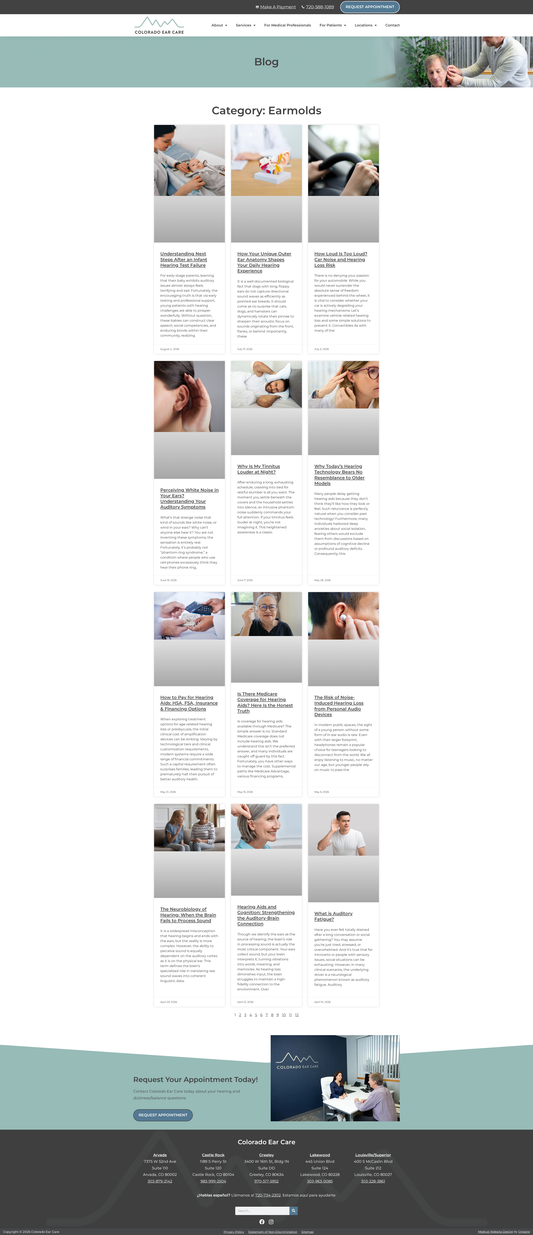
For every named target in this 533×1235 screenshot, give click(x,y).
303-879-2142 (160, 1181)
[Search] (293, 1211)
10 (284, 1015)
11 (290, 1015)
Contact (392, 25)
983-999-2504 (213, 1181)
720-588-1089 (320, 6)
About (217, 25)
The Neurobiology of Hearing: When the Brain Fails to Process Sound (188, 914)
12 (297, 1015)
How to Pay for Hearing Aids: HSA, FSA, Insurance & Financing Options (189, 703)
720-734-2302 (268, 1195)
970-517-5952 (266, 1181)
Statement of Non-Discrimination (272, 1232)
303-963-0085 (320, 1181)
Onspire (524, 1232)
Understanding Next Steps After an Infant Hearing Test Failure (183, 259)
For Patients (331, 25)
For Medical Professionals (287, 25)
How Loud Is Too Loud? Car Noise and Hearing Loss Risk (340, 259)
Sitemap (307, 1232)
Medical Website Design (495, 1232)
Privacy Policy (234, 1232)
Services (243, 25)
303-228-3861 (373, 1181)
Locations (363, 25)
